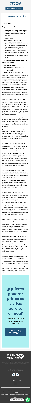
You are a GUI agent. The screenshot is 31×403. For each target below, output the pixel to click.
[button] (15, 383)
